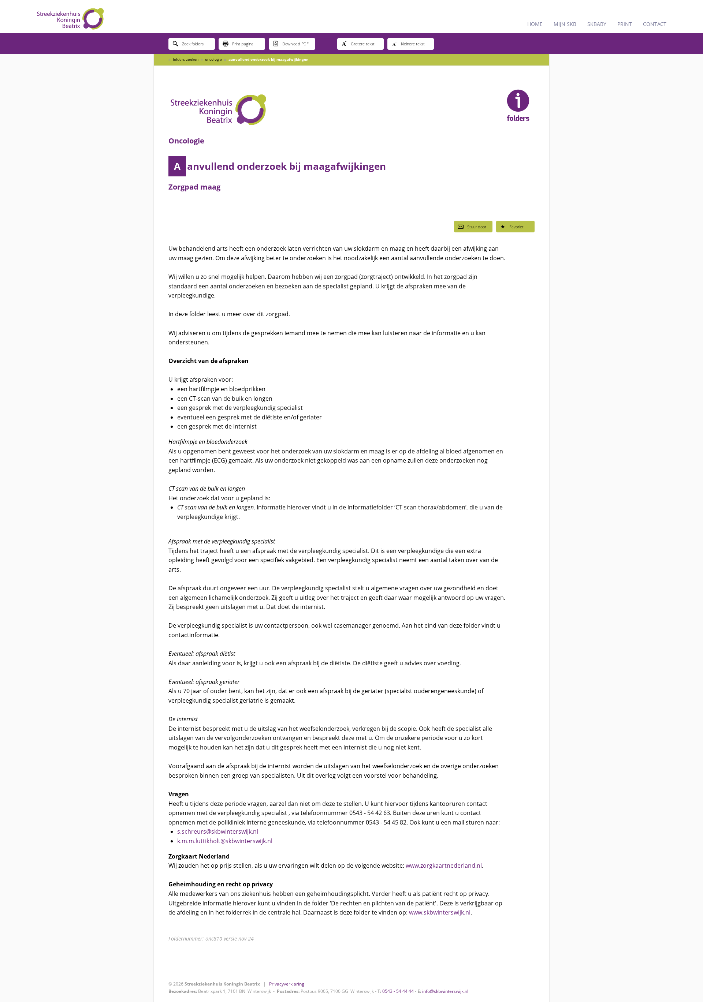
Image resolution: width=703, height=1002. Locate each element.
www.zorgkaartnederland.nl (444, 865)
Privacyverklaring (286, 984)
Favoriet (516, 226)
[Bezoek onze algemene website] (351, 16)
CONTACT (654, 23)
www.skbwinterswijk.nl (439, 912)
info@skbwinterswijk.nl (445, 991)
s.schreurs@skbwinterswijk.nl (217, 831)
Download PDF (295, 43)
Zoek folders (193, 43)
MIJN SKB (565, 23)
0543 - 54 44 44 (398, 991)
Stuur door (476, 226)
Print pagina (242, 43)
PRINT (624, 23)
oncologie (213, 59)
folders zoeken (185, 59)
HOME (535, 23)
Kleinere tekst (413, 43)
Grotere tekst (363, 43)
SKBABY (596, 23)
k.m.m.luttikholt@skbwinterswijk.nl (224, 841)
